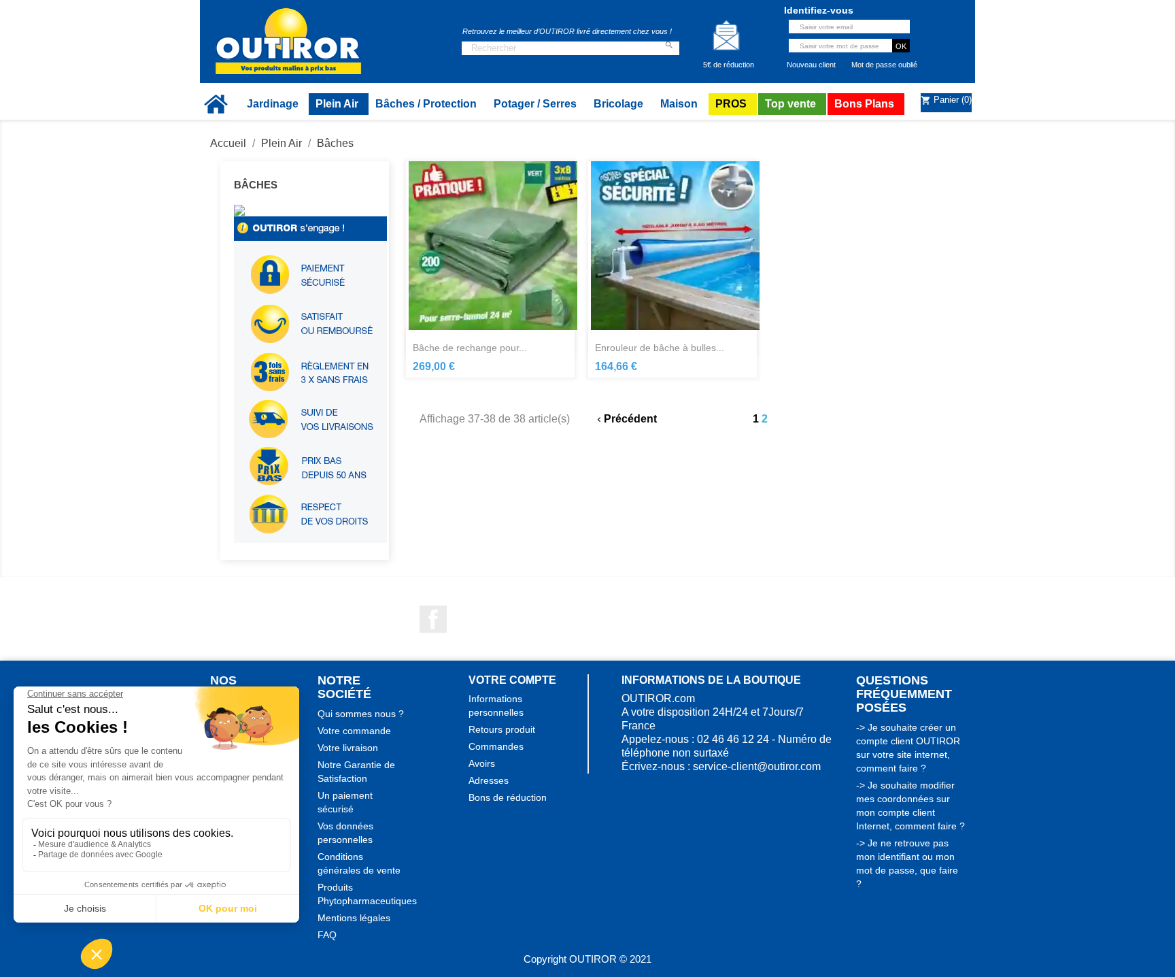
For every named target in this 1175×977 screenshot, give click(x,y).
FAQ (327, 934)
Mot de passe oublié (884, 65)
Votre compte (512, 680)
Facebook (433, 619)
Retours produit (502, 729)
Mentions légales (354, 917)
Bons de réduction (508, 797)
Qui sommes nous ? (361, 713)
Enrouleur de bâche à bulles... (659, 347)
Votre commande (354, 730)
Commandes (496, 746)
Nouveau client (811, 65)
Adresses (489, 780)
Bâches (255, 185)
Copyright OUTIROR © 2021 (587, 959)
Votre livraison (348, 747)
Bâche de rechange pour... (470, 347)
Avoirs (482, 763)
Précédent (625, 419)
